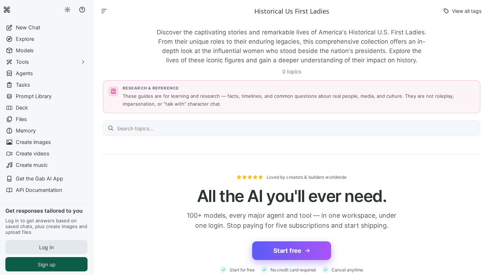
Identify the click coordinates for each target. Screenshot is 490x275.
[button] (46, 27)
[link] (7, 9)
